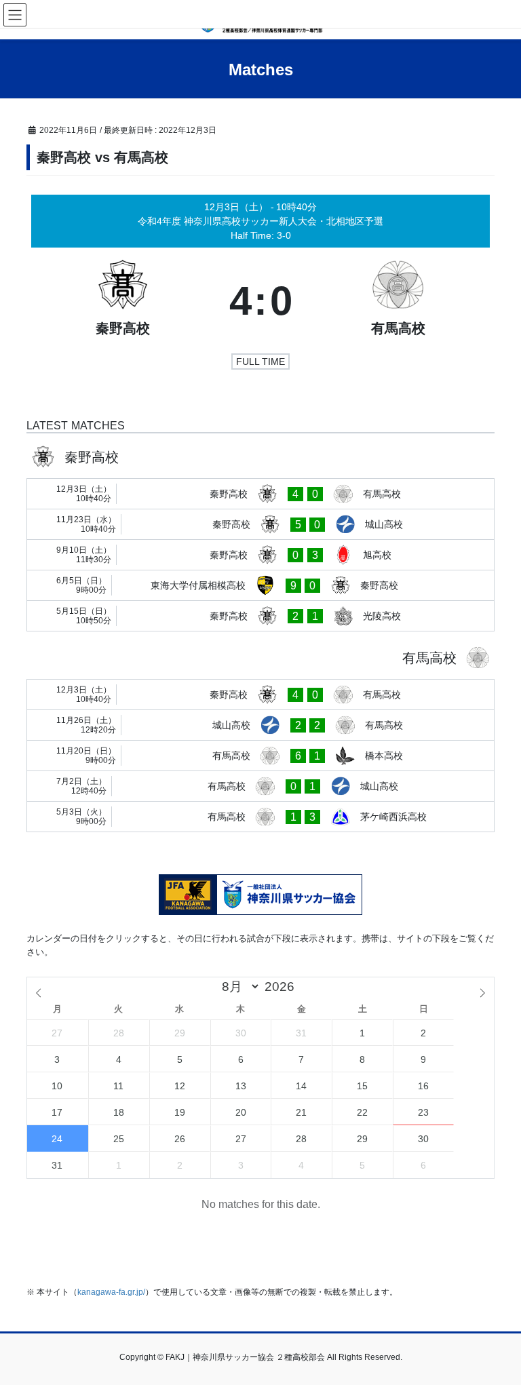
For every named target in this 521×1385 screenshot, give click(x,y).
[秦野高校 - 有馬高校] (260, 494)
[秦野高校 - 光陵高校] (260, 616)
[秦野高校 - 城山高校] (260, 524)
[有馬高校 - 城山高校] (260, 786)
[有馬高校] (398, 301)
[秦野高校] (123, 301)
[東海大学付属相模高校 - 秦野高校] (260, 585)
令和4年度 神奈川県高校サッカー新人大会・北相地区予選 (260, 221)
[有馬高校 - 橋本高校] (260, 755)
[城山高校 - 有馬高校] (260, 725)
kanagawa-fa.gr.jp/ (111, 1292)
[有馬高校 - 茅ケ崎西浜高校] (260, 817)
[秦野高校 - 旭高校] (260, 555)
